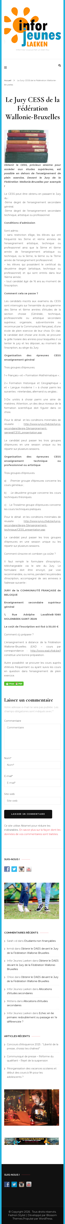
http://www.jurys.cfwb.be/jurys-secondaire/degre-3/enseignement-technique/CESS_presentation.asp (32, 525)
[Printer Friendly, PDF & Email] (14, 683)
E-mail (8, 776)
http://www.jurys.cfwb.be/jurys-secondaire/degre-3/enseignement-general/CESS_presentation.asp (32, 428)
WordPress (45, 1218)
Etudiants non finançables (40, 940)
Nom (7, 758)
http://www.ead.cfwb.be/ (45, 650)
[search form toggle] (59, 65)
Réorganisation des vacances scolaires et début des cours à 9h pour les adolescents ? (32, 1072)
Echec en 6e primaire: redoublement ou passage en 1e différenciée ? (32, 1017)
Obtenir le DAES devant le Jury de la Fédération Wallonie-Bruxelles (33, 965)
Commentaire (12, 720)
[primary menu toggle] (6, 67)
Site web (9, 794)
